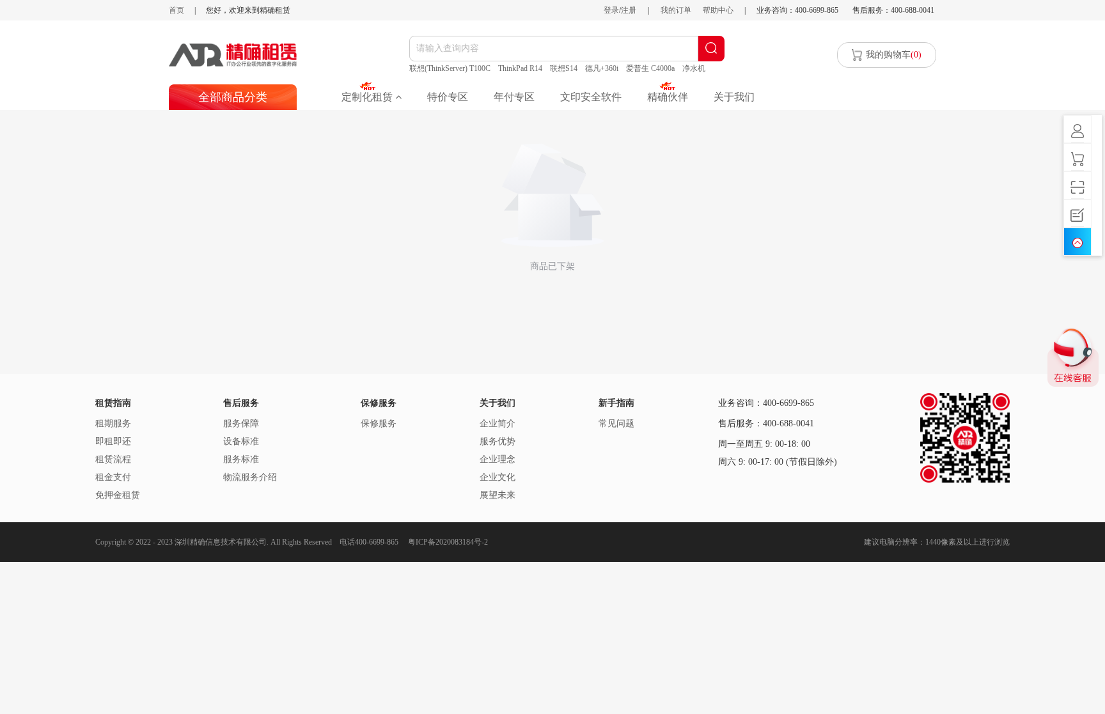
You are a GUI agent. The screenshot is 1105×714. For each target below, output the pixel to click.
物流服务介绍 (250, 477)
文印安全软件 (591, 96)
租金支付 (113, 477)
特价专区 (447, 96)
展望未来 (497, 495)
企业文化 (497, 477)
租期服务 (113, 423)
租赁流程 (113, 459)
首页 (176, 10)
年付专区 (514, 96)
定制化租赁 (368, 96)
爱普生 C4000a (650, 68)
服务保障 (241, 423)
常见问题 (616, 423)
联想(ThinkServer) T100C (449, 68)
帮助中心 (718, 10)
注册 (628, 10)
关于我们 (734, 96)
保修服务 (378, 423)
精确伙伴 (667, 96)
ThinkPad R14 (520, 68)
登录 (611, 10)
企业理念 (497, 459)
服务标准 (241, 459)
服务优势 (497, 441)
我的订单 (676, 10)
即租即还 (113, 441)
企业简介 (497, 423)
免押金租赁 (117, 495)
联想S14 (563, 68)
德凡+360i (601, 68)
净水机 (693, 68)
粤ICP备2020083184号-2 (448, 542)
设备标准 (241, 441)
